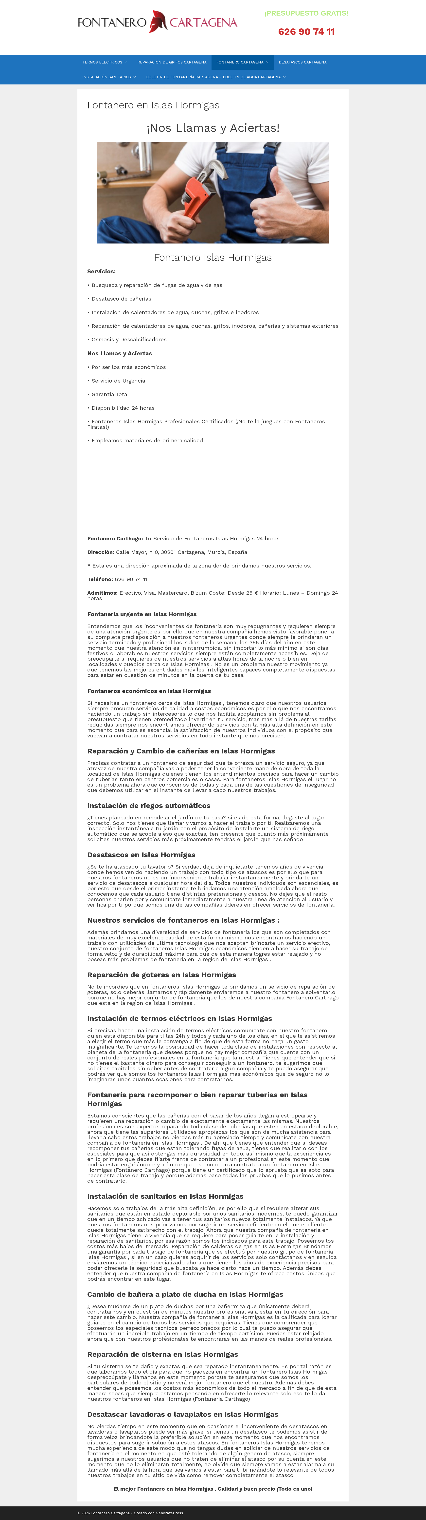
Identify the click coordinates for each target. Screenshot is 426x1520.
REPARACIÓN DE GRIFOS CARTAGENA (172, 62)
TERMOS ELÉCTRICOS (102, 62)
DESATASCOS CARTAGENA (303, 62)
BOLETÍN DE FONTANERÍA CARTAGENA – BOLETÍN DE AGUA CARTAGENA (213, 77)
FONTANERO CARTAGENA (240, 62)
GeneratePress (169, 1513)
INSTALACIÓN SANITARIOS (106, 77)
